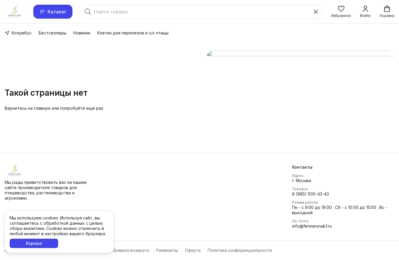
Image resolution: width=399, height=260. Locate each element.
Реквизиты (167, 250)
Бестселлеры (52, 32)
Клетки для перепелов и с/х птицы (133, 32)
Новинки (81, 32)
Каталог (57, 12)
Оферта (193, 250)
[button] (341, 11)
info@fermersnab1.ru (312, 226)
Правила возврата (130, 250)
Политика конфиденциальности (240, 250)
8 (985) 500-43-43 (310, 193)
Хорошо (34, 243)
